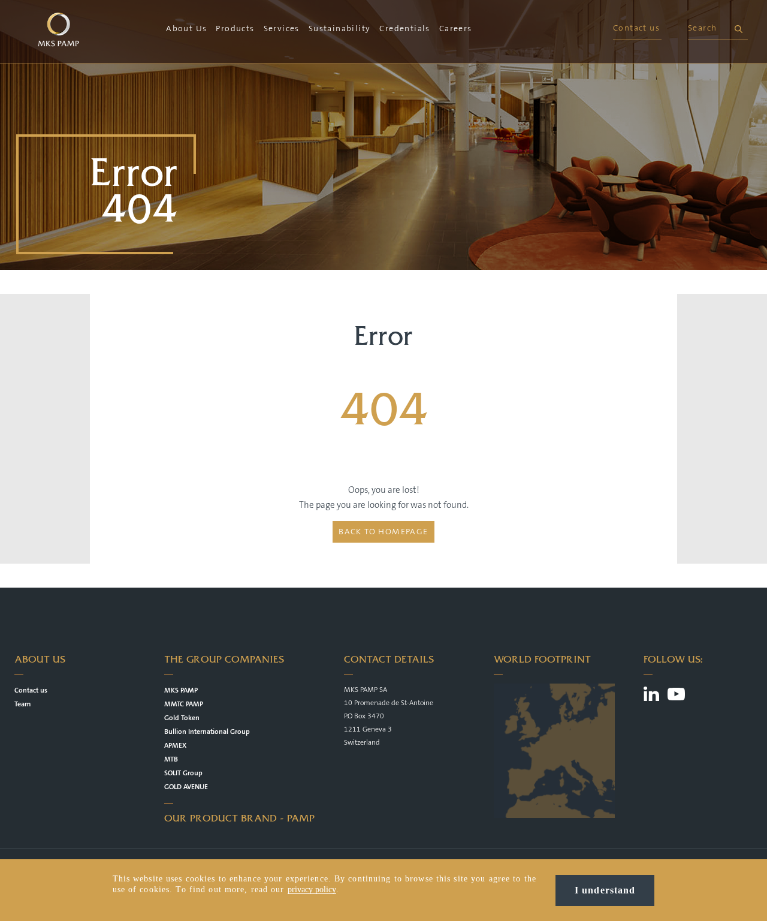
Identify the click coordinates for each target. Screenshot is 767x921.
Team (22, 704)
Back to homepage (383, 532)
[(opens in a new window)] (651, 696)
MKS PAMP (181, 690)
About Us (186, 29)
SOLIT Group (183, 773)
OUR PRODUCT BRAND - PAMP (239, 818)
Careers (455, 29)
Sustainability (340, 29)
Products (235, 29)
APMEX (175, 746)
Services (282, 29)
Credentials (404, 29)
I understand (605, 890)
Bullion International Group (207, 732)
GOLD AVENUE (186, 787)
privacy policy (312, 889)
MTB (171, 759)
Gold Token (182, 718)
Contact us (636, 28)
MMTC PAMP (183, 704)
